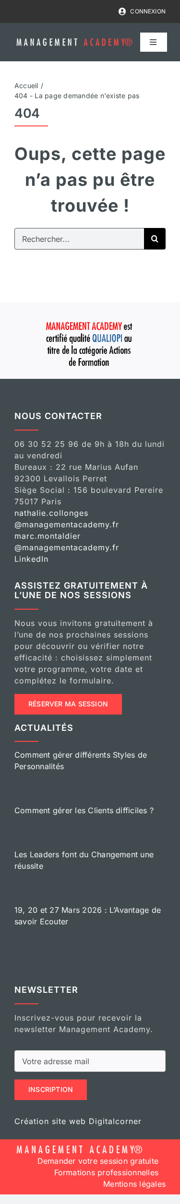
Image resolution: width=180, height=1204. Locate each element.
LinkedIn (31, 559)
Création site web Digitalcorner (78, 1121)
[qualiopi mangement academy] (90, 320)
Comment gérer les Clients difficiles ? (84, 810)
